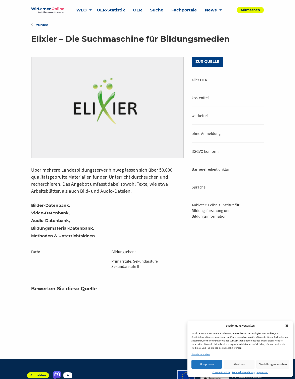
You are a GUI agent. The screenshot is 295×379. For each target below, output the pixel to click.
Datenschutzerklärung (243, 372)
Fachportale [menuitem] (184, 10)
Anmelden (38, 375)
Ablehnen (239, 364)
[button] (287, 326)
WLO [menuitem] (81, 10)
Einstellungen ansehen (273, 364)
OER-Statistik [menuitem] (111, 10)
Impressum (262, 372)
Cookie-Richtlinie (221, 372)
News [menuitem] (211, 10)
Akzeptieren (206, 364)
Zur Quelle (207, 61)
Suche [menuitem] (156, 10)
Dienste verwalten (200, 354)
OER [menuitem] (137, 10)
